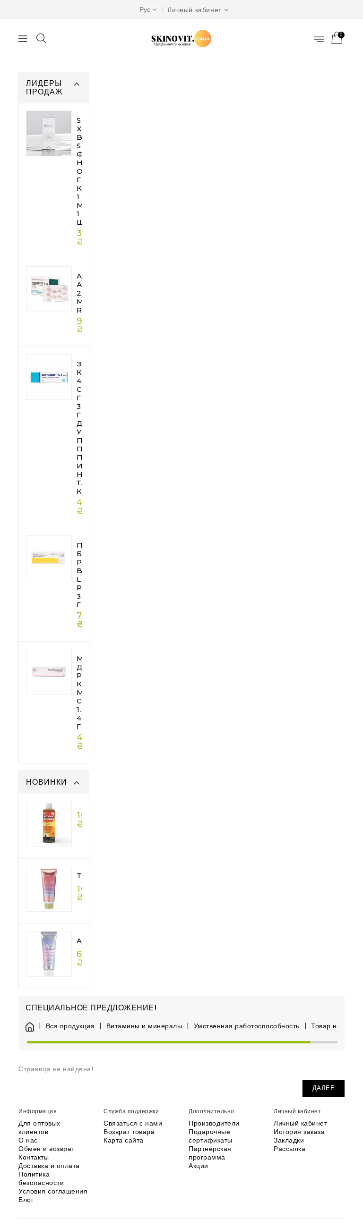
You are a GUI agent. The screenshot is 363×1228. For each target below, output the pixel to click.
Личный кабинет (300, 1123)
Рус (144, 9)
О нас (28, 1140)
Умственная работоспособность (247, 1026)
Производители (214, 1123)
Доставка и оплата (49, 1165)
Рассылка (289, 1148)
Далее (323, 1088)
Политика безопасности (41, 1178)
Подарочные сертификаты (211, 1136)
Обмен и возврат (46, 1148)
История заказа (299, 1131)
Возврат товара (129, 1131)
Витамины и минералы (144, 1026)
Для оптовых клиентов (39, 1127)
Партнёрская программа (210, 1153)
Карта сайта (124, 1140)
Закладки (289, 1140)
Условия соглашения (52, 1191)
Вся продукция (70, 1026)
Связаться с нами (133, 1123)
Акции (198, 1165)
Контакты (33, 1157)
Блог (26, 1199)
